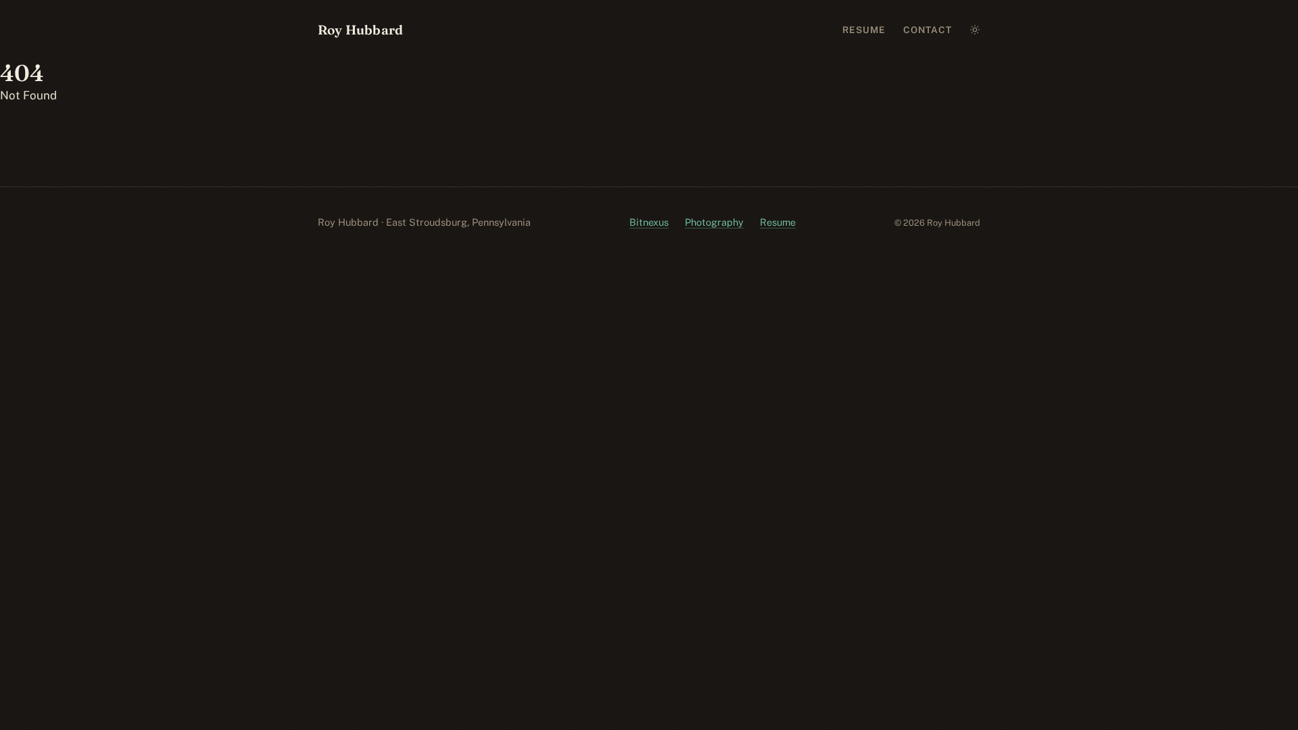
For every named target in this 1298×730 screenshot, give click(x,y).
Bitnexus (649, 222)
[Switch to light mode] (975, 30)
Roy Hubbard (360, 30)
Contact (928, 29)
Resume (864, 29)
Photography (714, 222)
